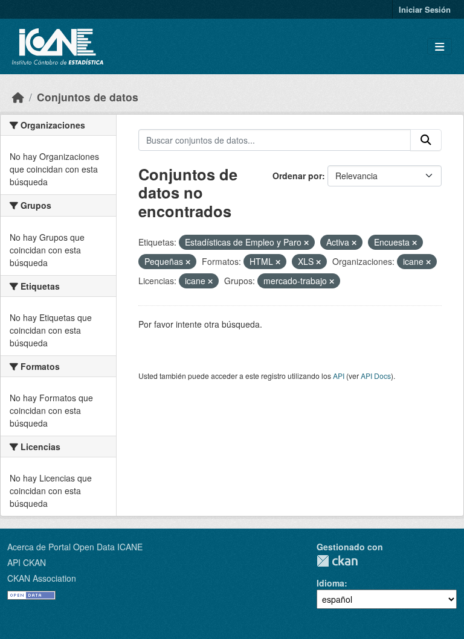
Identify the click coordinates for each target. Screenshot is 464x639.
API (338, 375)
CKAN (337, 561)
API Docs (376, 375)
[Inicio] (18, 96)
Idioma (330, 583)
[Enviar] (426, 140)
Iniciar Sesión (425, 9)
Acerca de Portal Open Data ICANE (75, 547)
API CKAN (26, 562)
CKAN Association (41, 578)
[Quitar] (306, 242)
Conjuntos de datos (87, 96)
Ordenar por (297, 176)
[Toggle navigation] (439, 47)
